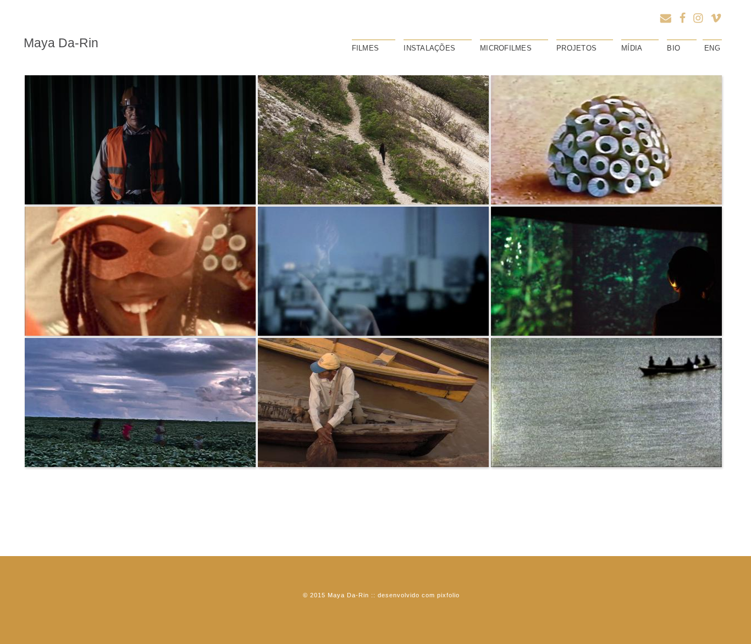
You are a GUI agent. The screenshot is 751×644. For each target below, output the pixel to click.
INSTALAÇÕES (429, 48)
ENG (712, 48)
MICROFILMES (506, 48)
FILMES (365, 48)
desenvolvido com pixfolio (419, 595)
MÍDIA (631, 48)
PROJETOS (576, 48)
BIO (673, 48)
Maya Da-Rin (61, 43)
